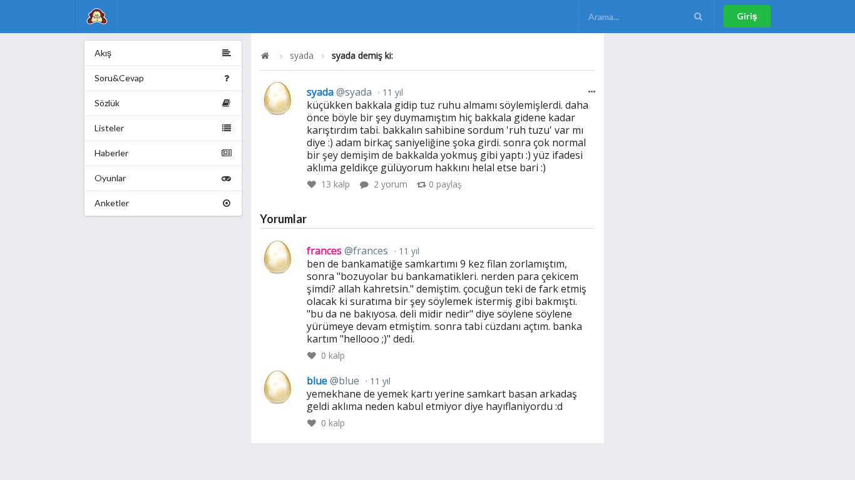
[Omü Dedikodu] (96, 16)
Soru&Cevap (119, 77)
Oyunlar (110, 177)
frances (347, 251)
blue (333, 381)
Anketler (112, 203)
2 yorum (390, 184)
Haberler (111, 153)
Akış (103, 53)
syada (302, 55)
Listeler (109, 127)
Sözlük (107, 103)
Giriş (747, 16)
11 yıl (391, 92)
